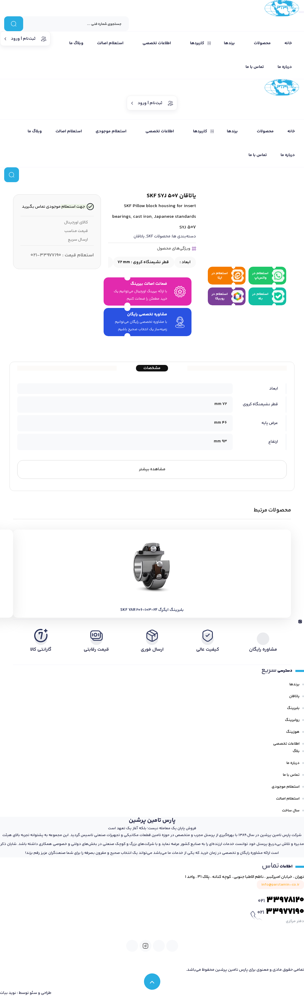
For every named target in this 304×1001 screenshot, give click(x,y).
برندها (294, 684)
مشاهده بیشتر (152, 469)
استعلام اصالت (288, 799)
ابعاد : (185, 262)
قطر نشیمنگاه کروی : (143, 262)
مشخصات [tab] (152, 368)
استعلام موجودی (286, 787)
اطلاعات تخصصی (286, 744)
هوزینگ (293, 732)
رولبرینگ (292, 720)
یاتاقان (139, 236)
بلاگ (296, 751)
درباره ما (293, 763)
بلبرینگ (293, 708)
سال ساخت (291, 810)
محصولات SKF (158, 236)
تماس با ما (291, 775)
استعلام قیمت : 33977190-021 (62, 255)
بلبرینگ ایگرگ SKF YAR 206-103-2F (152, 610)
